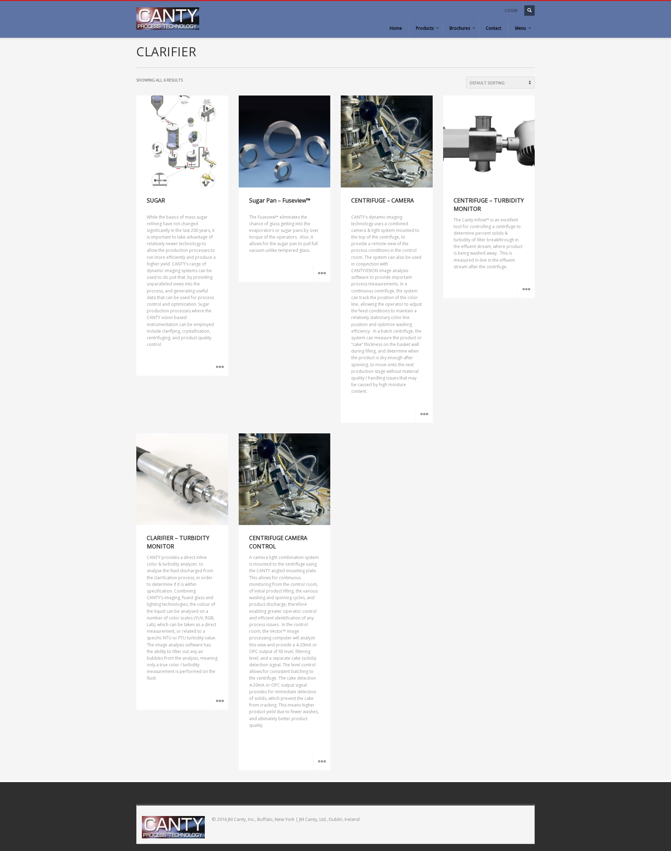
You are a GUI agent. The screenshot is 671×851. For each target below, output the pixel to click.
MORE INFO (219, 367)
